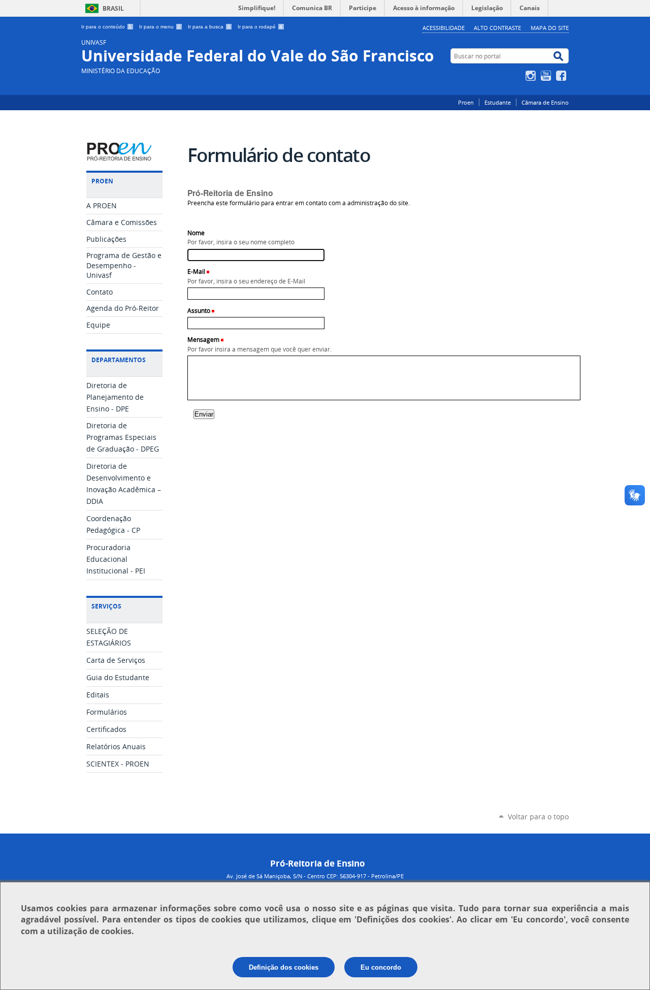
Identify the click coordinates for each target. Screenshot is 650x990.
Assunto (198, 310)
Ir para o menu (159, 26)
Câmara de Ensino (545, 102)
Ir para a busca (209, 26)
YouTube (547, 76)
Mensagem (203, 339)
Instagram (532, 76)
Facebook (562, 76)
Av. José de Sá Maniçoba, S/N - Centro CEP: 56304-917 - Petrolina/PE (315, 876)
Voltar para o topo (538, 816)
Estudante (497, 102)
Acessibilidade (443, 27)
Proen (466, 102)
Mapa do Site (550, 27)
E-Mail (196, 271)
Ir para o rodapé (260, 26)
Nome (196, 233)
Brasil (113, 8)
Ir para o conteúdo (106, 26)
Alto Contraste (497, 27)
